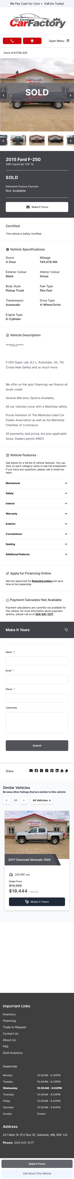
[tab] (10, 1068)
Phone (10, 689)
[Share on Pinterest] (52, 771)
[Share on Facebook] (36, 771)
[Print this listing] (62, 771)
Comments (11, 707)
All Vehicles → (42, 800)
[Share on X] (42, 771)
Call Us (49, 3)
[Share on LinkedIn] (57, 771)
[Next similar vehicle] (24, 800)
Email (10, 670)
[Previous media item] (3, 95)
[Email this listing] (31, 771)
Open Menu (57, 41)
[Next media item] (70, 95)
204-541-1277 (44, 614)
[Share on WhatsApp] (47, 771)
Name (10, 652)
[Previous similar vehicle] (6, 800)
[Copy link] (66, 771)
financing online (42, 580)
